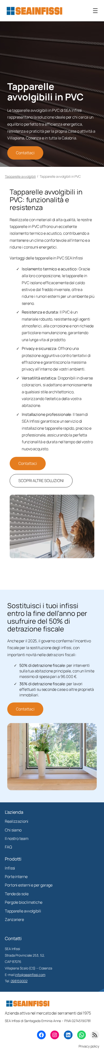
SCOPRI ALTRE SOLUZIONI (41, 480)
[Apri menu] (95, 11)
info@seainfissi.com (30, 974)
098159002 (19, 981)
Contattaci (25, 152)
